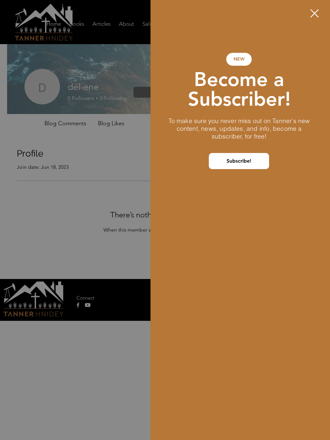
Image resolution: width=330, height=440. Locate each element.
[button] (314, 13)
